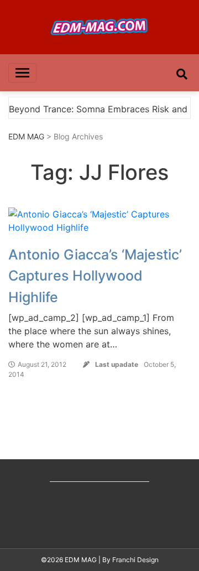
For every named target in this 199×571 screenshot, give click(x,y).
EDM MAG (26, 136)
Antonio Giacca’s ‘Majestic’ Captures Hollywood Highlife (95, 275)
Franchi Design (135, 560)
